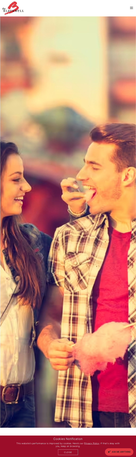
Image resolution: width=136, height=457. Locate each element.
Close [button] (68, 452)
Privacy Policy (91, 444)
